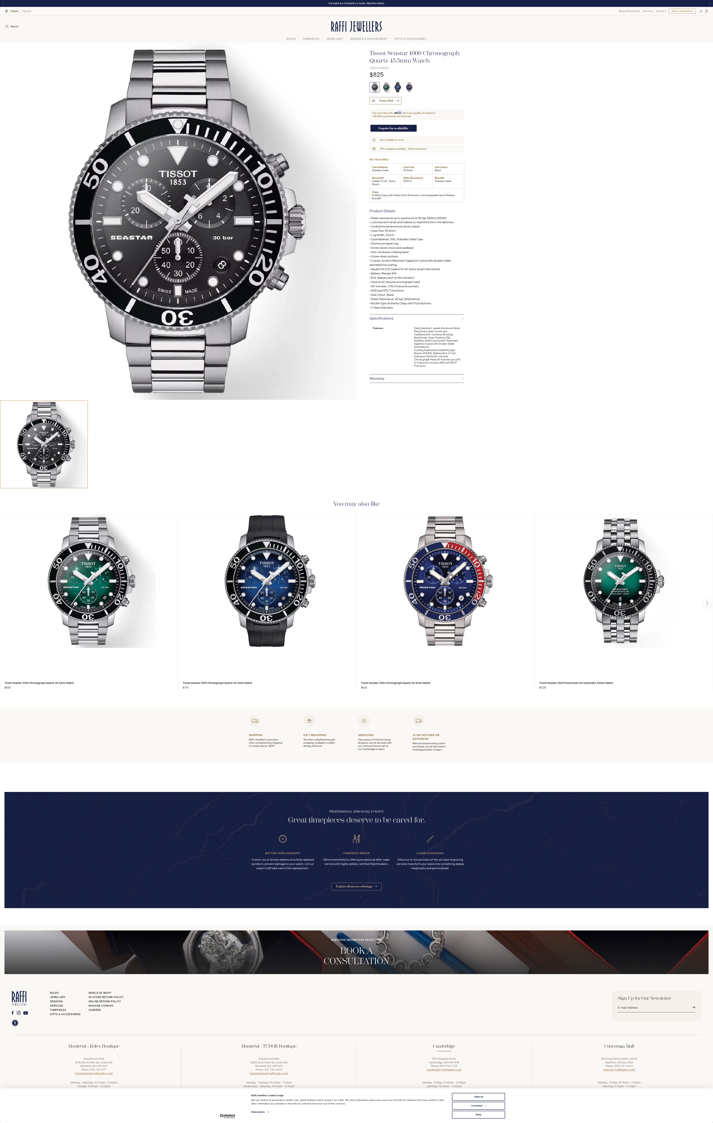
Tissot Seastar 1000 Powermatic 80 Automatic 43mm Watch (576, 683)
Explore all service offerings (354, 886)
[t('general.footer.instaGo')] (19, 1013)
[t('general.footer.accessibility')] (15, 1023)
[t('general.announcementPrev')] (3, 3)
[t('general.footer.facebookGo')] (13, 1013)
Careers (95, 1010)
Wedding (56, 1001)
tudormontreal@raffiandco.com (269, 1073)
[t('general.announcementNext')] (710, 3)
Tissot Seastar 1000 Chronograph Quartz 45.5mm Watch (39, 683)
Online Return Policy (105, 1001)
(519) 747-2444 (624, 1066)
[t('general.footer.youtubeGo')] (25, 1013)
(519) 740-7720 (448, 1066)
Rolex (54, 993)
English (15, 11)
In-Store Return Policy (106, 997)
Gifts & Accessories (65, 1014)
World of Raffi (100, 993)
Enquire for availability (393, 128)
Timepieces (58, 1010)
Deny (478, 1114)
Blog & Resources (629, 11)
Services (648, 11)
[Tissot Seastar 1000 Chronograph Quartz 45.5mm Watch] (374, 87)
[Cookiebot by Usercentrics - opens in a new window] (227, 1116)
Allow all (478, 1097)
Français (26, 11)
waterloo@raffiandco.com (619, 1069)
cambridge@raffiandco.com (444, 1069)
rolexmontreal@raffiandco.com (94, 1073)
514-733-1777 (98, 1069)
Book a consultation (682, 11)
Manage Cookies (101, 1005)
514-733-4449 (273, 1069)
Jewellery (58, 997)
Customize (477, 1105)
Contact (661, 11)
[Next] (707, 603)
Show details (258, 1112)
